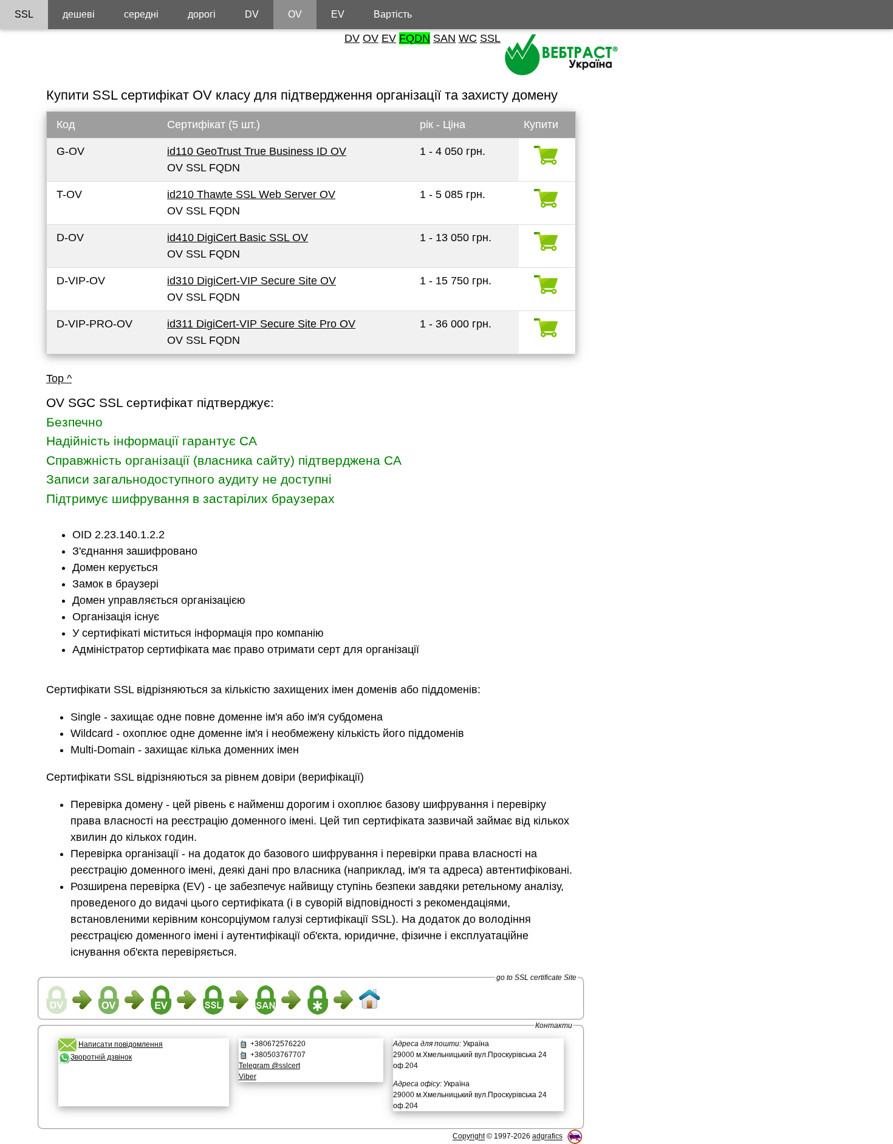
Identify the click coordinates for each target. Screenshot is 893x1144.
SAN (444, 38)
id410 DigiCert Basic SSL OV (237, 237)
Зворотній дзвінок (101, 1057)
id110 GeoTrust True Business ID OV (256, 151)
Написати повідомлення (120, 1044)
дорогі (202, 14)
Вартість (393, 14)
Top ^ (59, 378)
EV (388, 38)
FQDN (414, 38)
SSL (490, 38)
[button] (143, 1088)
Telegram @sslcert (269, 1065)
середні (141, 14)
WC (468, 38)
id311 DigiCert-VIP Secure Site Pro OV (261, 324)
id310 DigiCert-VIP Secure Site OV (251, 281)
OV (370, 38)
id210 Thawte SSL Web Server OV (251, 194)
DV (352, 38)
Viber (247, 1076)
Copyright (469, 1136)
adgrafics (547, 1136)
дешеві (79, 14)
